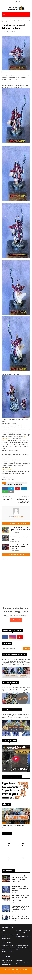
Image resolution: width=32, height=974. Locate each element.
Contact (4, 933)
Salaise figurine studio (21, 969)
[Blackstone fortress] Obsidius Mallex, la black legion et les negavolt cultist (21, 916)
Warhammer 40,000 (7, 960)
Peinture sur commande (8, 945)
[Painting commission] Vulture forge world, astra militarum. (20, 888)
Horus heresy (10, 482)
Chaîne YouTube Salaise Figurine (22, 948)
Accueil (3, 20)
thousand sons (9, 20)
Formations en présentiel (22, 945)
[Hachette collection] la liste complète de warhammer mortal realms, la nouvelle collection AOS (20, 898)
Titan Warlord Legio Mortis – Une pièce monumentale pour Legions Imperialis (19, 537)
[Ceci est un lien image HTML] (16, 677)
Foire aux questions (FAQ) (23, 930)
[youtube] (19, 2)
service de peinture (7, 484)
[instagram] (16, 2)
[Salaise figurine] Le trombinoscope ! (13, 826)
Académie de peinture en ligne (8, 948)
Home (13, 972)
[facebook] (13, 2)
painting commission (21, 482)
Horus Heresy (20, 960)
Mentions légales (6, 938)
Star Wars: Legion (6, 964)
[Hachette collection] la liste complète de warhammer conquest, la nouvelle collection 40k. (20, 878)
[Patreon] (27, 637)
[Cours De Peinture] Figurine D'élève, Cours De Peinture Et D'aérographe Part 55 (21, 907)
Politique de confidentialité (23, 936)
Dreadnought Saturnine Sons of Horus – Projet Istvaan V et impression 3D (19, 546)
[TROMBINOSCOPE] (16, 816)
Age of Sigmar (5, 962)
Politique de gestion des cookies (8, 935)
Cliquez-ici (16, 620)
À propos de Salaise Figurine (21, 933)
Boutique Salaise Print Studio (7, 952)
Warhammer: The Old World (21, 963)
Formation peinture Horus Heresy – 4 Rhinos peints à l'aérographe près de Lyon (20, 529)
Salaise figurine (7, 31)
